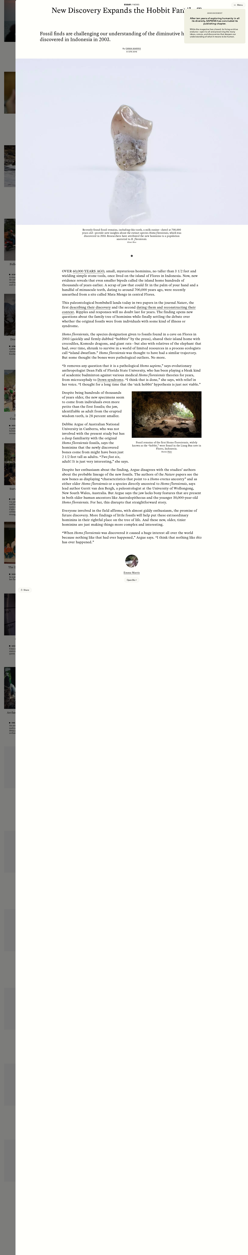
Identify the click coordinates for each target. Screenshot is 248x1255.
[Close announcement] (184, 8)
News (136, 4)
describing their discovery (90, 307)
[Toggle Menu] (238, 5)
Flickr (170, 451)
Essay (127, 4)
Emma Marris (133, 48)
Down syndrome (110, 379)
